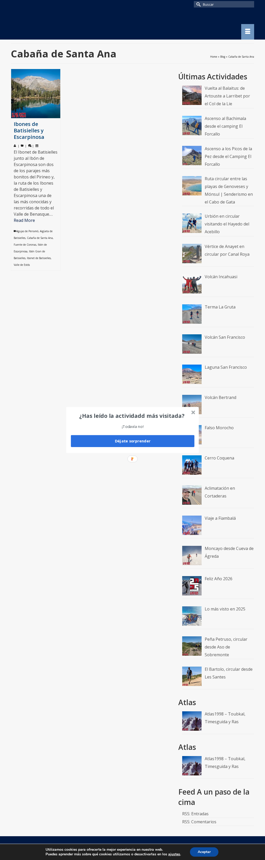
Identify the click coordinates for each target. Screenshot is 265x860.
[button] (132, 415)
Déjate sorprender (133, 441)
